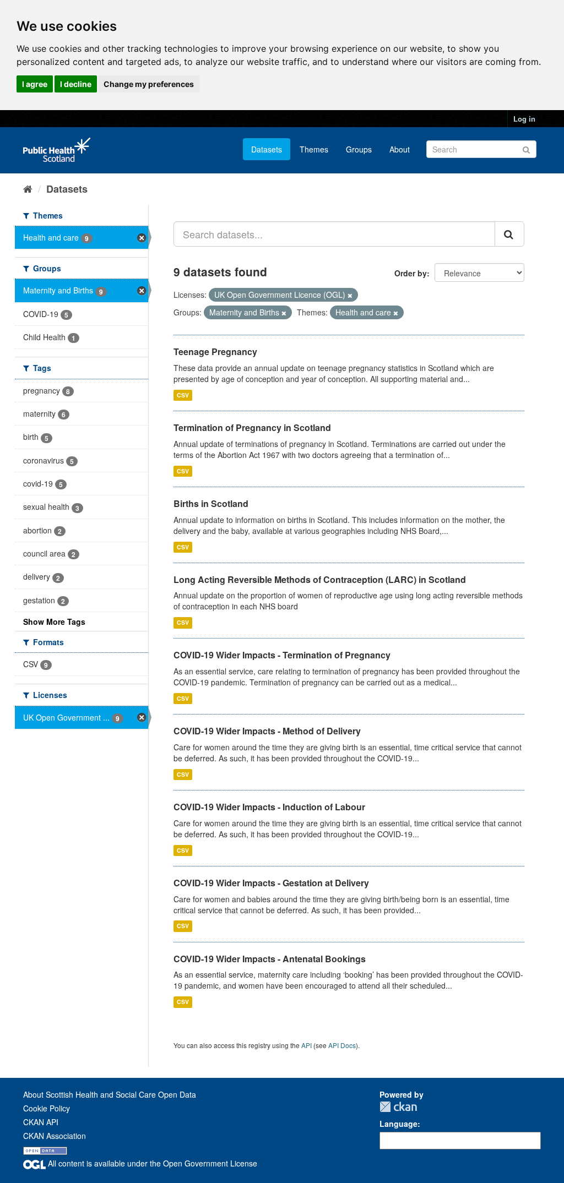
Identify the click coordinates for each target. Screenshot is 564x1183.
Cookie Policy (46, 1108)
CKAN (398, 1107)
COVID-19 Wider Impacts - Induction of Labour (269, 806)
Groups (359, 149)
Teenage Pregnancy (215, 351)
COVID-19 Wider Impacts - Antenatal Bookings (269, 958)
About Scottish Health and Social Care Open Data (109, 1094)
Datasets (266, 149)
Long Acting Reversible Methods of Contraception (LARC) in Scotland (319, 579)
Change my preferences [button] (149, 84)
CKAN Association (54, 1135)
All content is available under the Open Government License (151, 1163)
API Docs (342, 1045)
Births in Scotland (210, 503)
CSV (183, 395)
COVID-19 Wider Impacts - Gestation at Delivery (271, 882)
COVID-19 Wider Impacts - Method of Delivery (267, 730)
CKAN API (40, 1121)
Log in (524, 118)
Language (398, 1123)
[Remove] (350, 295)
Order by (410, 273)
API (306, 1045)
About (399, 149)
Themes (314, 149)
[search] (509, 234)
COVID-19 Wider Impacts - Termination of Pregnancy (282, 654)
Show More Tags (54, 621)
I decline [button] (75, 84)
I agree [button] (34, 84)
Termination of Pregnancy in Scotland (252, 427)
